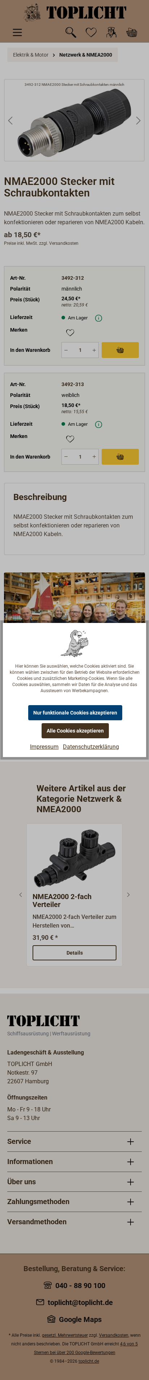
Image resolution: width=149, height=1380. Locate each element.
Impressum (44, 746)
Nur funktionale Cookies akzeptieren (75, 713)
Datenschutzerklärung (91, 746)
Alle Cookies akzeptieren (75, 731)
